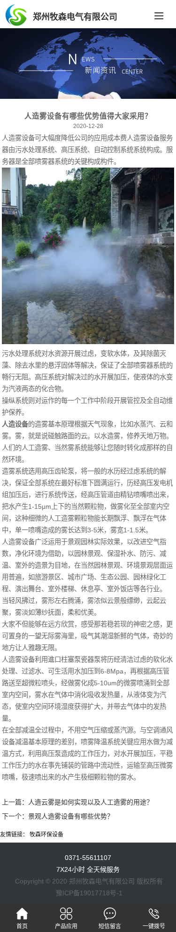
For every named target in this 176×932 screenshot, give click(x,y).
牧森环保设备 (46, 834)
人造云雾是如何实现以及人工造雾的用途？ (90, 802)
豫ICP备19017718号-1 (89, 893)
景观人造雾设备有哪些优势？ (71, 816)
